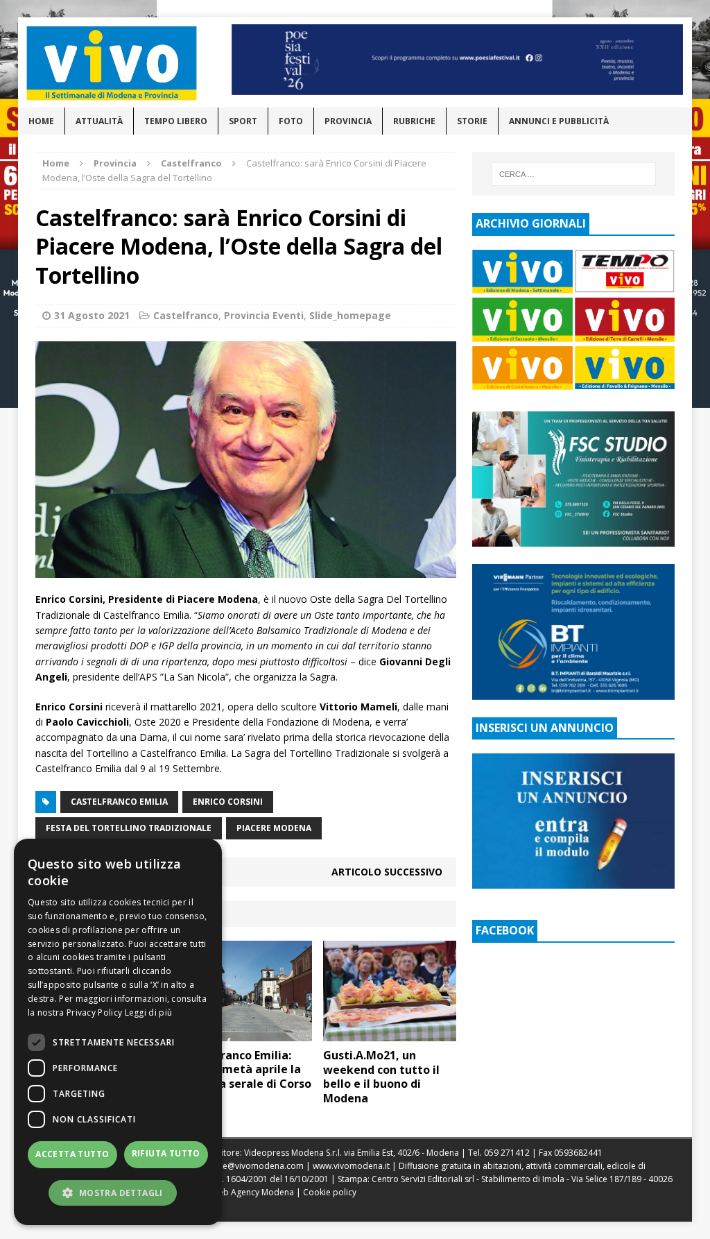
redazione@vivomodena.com (245, 1166)
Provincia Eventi (264, 315)
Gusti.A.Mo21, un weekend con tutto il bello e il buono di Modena (381, 1077)
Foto (291, 121)
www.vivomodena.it (351, 1166)
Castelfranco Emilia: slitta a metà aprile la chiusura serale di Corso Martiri (245, 1077)
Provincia (348, 121)
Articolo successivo (386, 871)
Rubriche (414, 121)
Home (41, 121)
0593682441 (578, 1153)
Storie (472, 121)
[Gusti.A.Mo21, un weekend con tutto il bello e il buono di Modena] (389, 1032)
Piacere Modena (273, 828)
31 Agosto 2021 (92, 315)
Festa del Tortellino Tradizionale (128, 828)
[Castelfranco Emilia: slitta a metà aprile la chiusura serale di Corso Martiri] (245, 1032)
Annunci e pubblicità (559, 121)
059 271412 (507, 1153)
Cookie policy (329, 1192)
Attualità (99, 121)
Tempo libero (175, 121)
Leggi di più (149, 1012)
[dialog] (118, 1032)
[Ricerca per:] (574, 174)
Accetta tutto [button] (72, 1154)
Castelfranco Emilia (119, 802)
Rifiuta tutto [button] (166, 1153)
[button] (118, 1192)
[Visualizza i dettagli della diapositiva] (458, 59)
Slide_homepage (350, 315)
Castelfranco (185, 315)
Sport (243, 121)
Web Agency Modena (252, 1192)
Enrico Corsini (228, 802)
